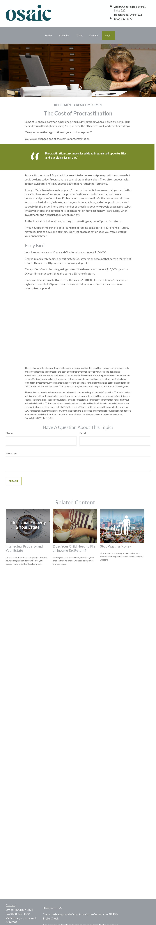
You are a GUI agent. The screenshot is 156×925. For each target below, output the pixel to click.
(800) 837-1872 (24, 909)
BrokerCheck (50, 918)
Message (11, 453)
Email (83, 433)
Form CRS (56, 908)
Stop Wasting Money (115, 546)
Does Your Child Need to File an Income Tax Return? (74, 548)
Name (9, 433)
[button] (48, 35)
